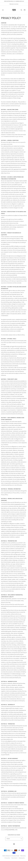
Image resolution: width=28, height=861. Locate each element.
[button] (2, 10)
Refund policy (23, 855)
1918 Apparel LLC (8, 855)
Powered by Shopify (15, 855)
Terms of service (14, 857)
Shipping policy (22, 857)
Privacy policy (7, 857)
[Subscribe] (21, 838)
